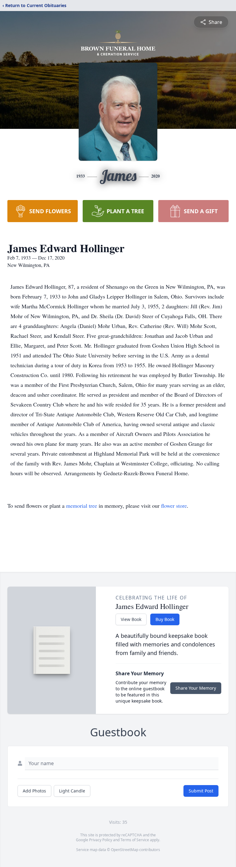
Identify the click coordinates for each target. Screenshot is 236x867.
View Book (131, 619)
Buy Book (164, 619)
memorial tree (81, 505)
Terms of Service (134, 839)
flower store (174, 505)
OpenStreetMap (124, 849)
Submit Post (201, 791)
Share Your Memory (195, 688)
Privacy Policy (100, 839)
